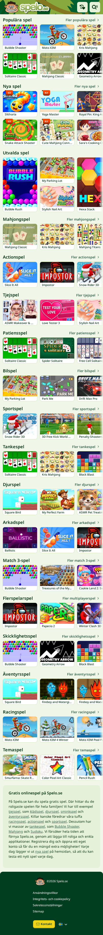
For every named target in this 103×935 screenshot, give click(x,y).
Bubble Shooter (67, 826)
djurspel (52, 811)
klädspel (36, 811)
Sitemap (38, 911)
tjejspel (14, 811)
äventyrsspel (19, 816)
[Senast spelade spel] (82, 7)
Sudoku (37, 831)
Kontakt (46, 924)
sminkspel (69, 811)
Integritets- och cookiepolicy (51, 899)
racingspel (17, 821)
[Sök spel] (95, 7)
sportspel (59, 821)
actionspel (36, 821)
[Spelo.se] (27, 7)
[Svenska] (63, 924)
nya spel (42, 851)
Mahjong (16, 831)
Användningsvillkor (45, 893)
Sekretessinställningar (48, 905)
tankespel (37, 826)
